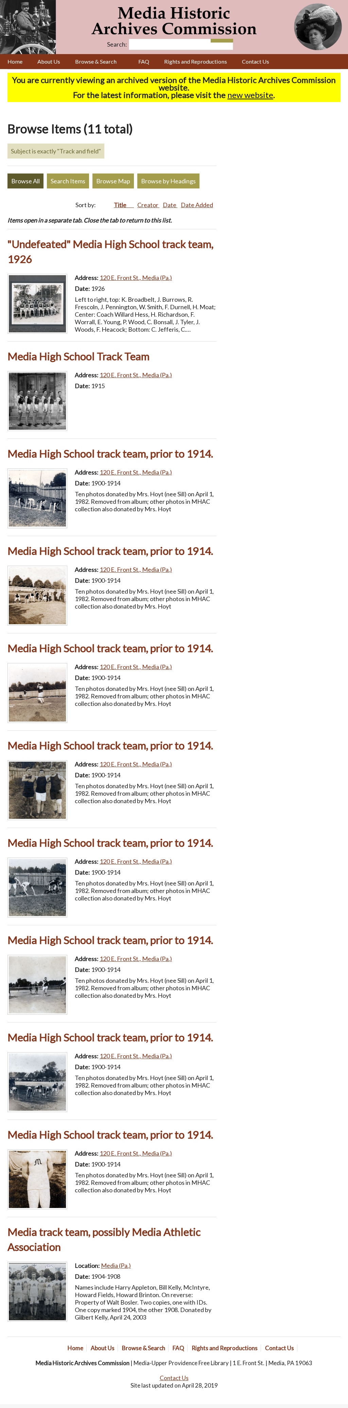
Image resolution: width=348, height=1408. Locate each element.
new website (250, 95)
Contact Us (255, 61)
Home (14, 61)
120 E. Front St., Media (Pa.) (136, 277)
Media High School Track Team (78, 356)
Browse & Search (96, 61)
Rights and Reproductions (195, 61)
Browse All (25, 181)
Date (170, 205)
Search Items (68, 181)
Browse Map (113, 181)
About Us (48, 61)
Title (120, 205)
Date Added (197, 205)
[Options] (216, 41)
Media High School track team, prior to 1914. (110, 453)
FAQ (143, 61)
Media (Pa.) (116, 1265)
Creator (148, 205)
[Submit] (227, 41)
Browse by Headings (168, 181)
